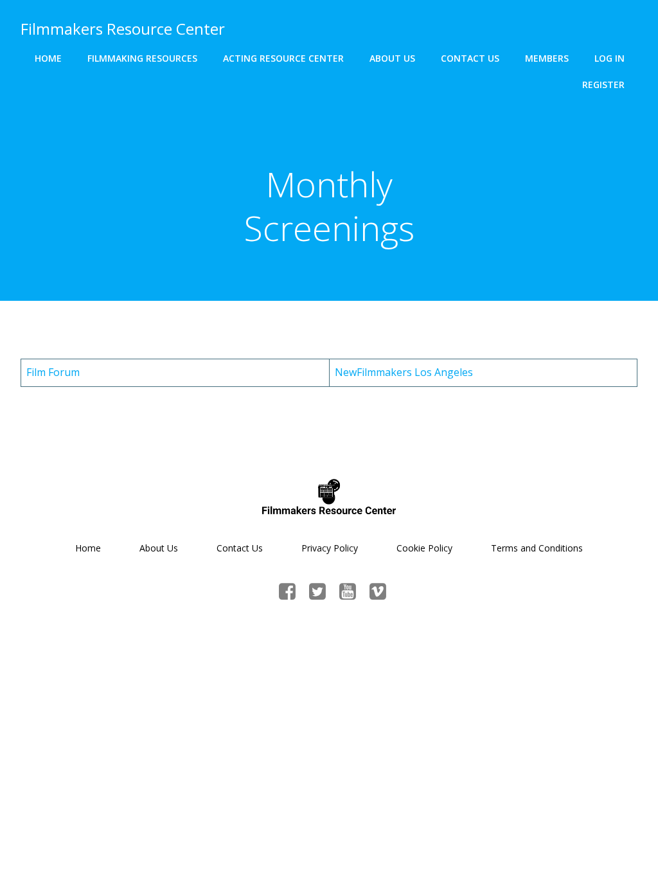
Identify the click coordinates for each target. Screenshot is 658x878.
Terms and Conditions (537, 548)
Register (603, 84)
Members (547, 58)
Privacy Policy (329, 548)
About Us (392, 58)
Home (48, 58)
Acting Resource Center (283, 58)
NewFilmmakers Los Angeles (404, 372)
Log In (609, 58)
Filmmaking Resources (142, 58)
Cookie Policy (424, 548)
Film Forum (53, 372)
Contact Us (470, 58)
